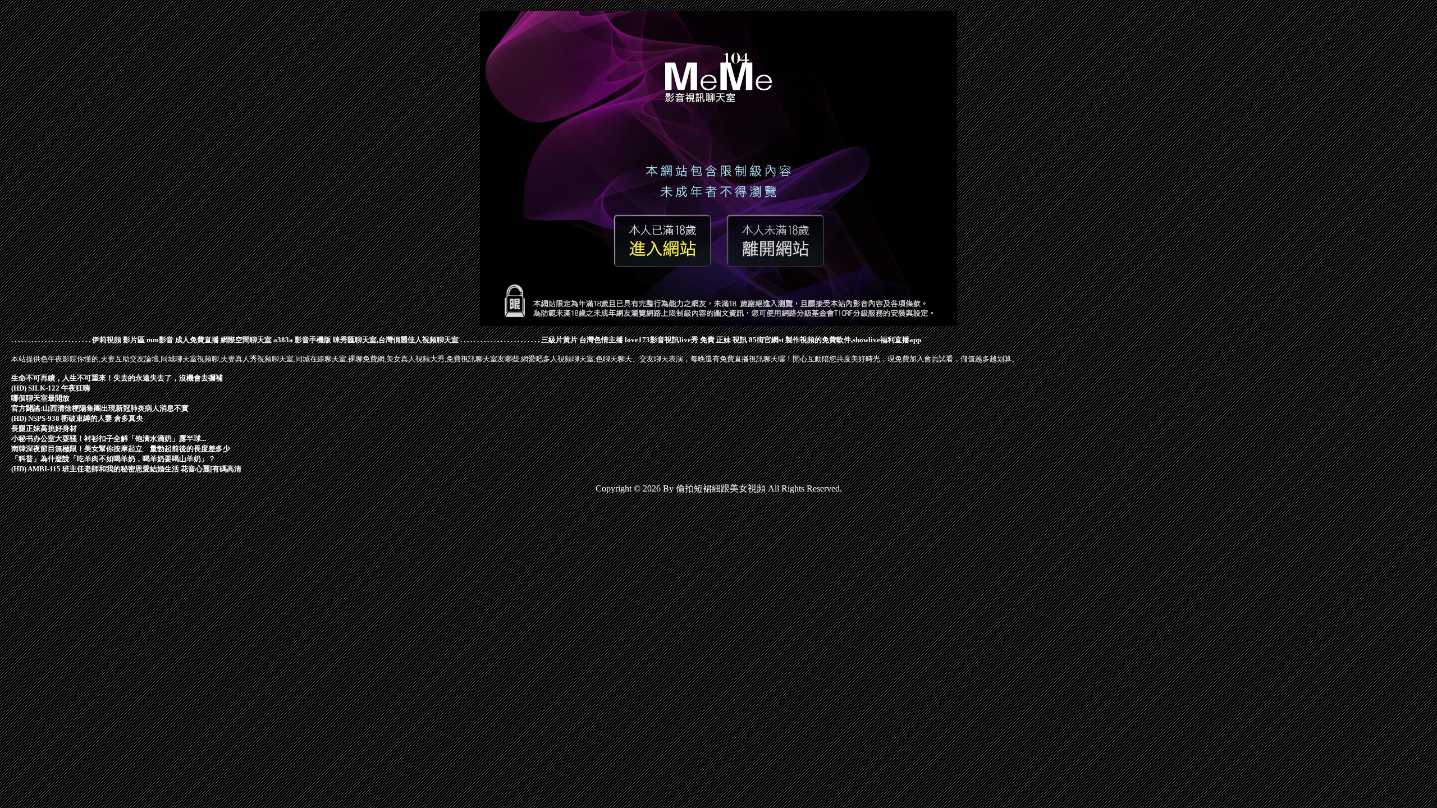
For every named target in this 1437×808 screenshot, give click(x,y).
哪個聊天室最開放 (40, 398)
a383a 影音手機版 (302, 340)
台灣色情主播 (601, 340)
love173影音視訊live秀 (661, 340)
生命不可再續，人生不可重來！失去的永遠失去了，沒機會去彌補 (117, 378)
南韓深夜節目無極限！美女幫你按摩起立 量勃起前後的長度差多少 (120, 448)
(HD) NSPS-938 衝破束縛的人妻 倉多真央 (77, 418)
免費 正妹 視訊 (723, 340)
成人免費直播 (197, 340)
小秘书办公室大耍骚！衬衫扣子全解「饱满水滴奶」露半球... (108, 438)
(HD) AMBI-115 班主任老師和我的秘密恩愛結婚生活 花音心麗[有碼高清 (126, 469)
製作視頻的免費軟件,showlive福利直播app (853, 340)
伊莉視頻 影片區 (118, 340)
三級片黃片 (559, 340)
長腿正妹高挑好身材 (44, 428)
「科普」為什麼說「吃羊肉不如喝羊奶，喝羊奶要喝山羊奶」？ (113, 458)
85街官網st (766, 340)
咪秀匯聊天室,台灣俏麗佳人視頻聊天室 (396, 340)
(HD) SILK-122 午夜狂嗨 (50, 388)
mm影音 (160, 340)
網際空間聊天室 (246, 340)
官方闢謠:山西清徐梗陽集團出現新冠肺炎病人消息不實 (100, 408)
